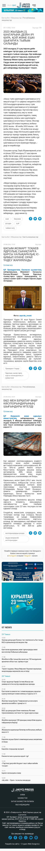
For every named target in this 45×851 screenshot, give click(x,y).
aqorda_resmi (25, 316)
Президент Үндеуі (12, 368)
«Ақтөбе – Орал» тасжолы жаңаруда (16, 779)
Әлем (22, 795)
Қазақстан (22, 798)
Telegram (27, 556)
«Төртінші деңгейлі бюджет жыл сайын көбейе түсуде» (20, 763)
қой (17, 223)
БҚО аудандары (22, 805)
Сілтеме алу (8, 265)
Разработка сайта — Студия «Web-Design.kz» (22, 844)
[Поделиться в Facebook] (30, 218)
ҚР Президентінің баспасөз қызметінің (22, 270)
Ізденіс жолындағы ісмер (11, 772)
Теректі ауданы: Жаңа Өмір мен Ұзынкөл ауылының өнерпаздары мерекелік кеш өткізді (21, 669)
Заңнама (17, 219)
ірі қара (8, 223)
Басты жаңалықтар (30, 237)
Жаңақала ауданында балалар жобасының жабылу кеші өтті (22, 730)
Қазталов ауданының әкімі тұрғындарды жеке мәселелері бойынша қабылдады (19, 650)
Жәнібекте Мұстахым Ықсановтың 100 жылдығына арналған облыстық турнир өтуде (21, 659)
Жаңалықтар (16, 18)
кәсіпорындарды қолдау (14, 533)
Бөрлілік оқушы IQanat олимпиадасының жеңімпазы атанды (22, 739)
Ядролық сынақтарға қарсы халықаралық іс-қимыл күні (14, 375)
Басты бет (6, 18)
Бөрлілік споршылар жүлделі (13, 748)
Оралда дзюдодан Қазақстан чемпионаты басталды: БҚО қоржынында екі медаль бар (22, 640)
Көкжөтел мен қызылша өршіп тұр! (15, 755)
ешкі (7, 219)
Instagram (12, 556)
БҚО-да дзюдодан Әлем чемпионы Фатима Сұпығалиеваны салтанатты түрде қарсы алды (20, 711)
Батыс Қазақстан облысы (22, 801)
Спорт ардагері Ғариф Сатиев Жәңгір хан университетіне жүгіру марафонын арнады (18, 682)
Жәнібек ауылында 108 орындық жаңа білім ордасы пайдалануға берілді (22, 720)
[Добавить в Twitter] (35, 218)
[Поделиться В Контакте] (39, 218)
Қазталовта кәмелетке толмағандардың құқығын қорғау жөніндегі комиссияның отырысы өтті (21, 691)
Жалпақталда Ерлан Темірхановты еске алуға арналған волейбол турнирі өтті (20, 701)
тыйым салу (10, 228)
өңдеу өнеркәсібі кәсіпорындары (12, 539)
